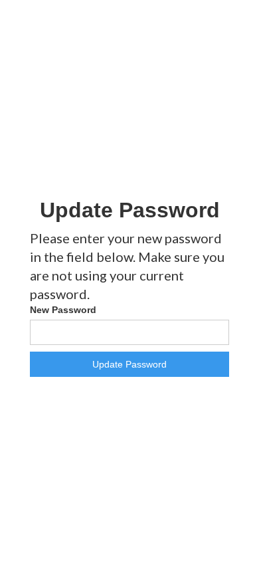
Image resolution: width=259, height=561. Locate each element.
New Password (63, 309)
